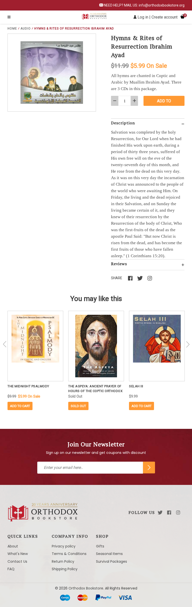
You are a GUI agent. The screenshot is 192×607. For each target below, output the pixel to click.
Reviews (119, 263)
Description (123, 123)
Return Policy (63, 561)
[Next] (188, 344)
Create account (165, 17)
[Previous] (4, 344)
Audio (25, 28)
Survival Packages (111, 561)
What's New (18, 553)
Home (12, 28)
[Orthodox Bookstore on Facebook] (169, 512)
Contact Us (17, 561)
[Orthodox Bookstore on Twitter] (160, 512)
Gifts (100, 546)
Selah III (136, 386)
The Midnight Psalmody (28, 386)
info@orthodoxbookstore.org (161, 5)
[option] (35, 360)
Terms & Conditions (69, 553)
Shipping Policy (65, 568)
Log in (143, 17)
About (13, 546)
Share (116, 278)
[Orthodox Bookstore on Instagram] (178, 512)
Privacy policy (64, 546)
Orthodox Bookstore (85, 588)
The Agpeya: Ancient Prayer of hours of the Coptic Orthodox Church (95, 388)
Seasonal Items (109, 553)
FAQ (11, 568)
